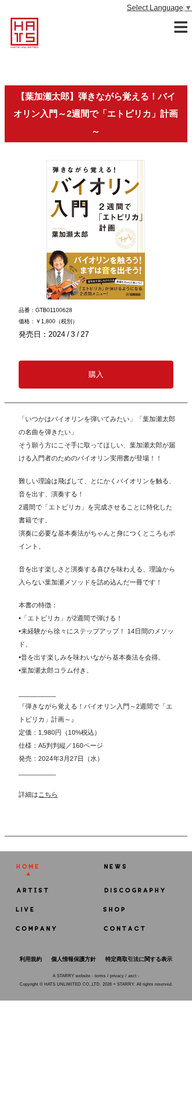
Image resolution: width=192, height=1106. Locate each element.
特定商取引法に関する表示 (138, 959)
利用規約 (31, 959)
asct (132, 976)
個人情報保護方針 (73, 959)
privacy (117, 976)
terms (100, 976)
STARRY (65, 976)
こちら (48, 794)
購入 (96, 374)
